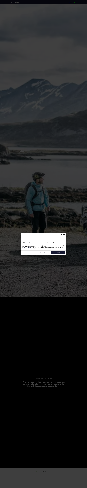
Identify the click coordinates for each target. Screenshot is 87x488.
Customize (42, 252)
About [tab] (58, 237)
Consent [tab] (28, 237)
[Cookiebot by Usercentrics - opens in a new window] (60, 234)
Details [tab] (43, 237)
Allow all (57, 252)
